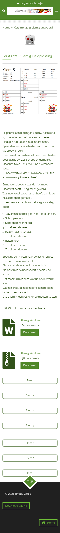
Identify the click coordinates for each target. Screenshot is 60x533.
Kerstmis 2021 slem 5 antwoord (33, 27)
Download (29, 332)
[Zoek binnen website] (3, 11)
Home (6, 27)
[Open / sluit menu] (56, 11)
